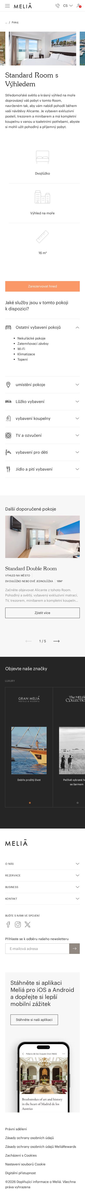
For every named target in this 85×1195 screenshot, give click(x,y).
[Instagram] (18, 924)
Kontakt (11, 898)
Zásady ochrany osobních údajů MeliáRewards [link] (40, 1146)
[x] (27, 924)
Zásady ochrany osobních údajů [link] (29, 1138)
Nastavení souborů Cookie (25, 1164)
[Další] (56, 641)
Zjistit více (42, 613)
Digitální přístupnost (20, 1173)
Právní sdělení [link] (16, 1129)
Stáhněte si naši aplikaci (34, 1020)
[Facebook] (8, 924)
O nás (9, 863)
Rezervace (13, 875)
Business (11, 887)
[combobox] (68, 5)
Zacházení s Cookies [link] (21, 1155)
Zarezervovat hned (42, 286)
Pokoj (15, 22)
